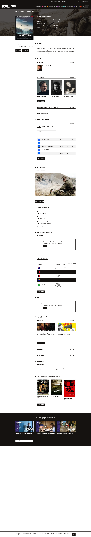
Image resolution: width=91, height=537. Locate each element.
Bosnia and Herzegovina (47, 279)
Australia (44, 268)
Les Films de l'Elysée (57, 276)
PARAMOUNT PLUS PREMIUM (47, 146)
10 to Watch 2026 (71, 1)
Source (68, 161)
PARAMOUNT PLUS (45, 139)
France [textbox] (40, 131)
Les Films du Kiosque (57, 21)
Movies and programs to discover (24, 46)
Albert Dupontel (55, 96)
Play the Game (68, 398)
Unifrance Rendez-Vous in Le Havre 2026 (58, 1)
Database (61, 6)
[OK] (74, 534)
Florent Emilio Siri (56, 19)
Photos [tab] (37, 170)
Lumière (57, 272)
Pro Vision (58, 279)
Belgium (44, 272)
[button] (73, 176)
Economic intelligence (69, 6)
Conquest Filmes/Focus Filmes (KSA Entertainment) (58, 285)
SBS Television (57, 268)
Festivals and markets (53, 6)
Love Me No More (55, 396)
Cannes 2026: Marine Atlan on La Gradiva (45, 434)
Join (83, 6)
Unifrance (78, 6)
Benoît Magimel (41, 96)
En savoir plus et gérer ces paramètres (22, 535)
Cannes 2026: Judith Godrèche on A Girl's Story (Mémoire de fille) (66, 434)
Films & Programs (38, 6)
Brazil (43, 284)
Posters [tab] (43, 170)
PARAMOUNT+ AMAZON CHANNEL (48, 143)
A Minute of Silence (42, 396)
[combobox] (46, 131)
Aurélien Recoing (68, 96)
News (45, 6)
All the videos (29, 440)
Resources (18, 44)
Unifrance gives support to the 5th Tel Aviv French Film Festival (45, 333)
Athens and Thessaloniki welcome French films (64, 333)
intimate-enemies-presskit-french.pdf (47, 369)
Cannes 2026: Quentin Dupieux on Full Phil (24, 434)
